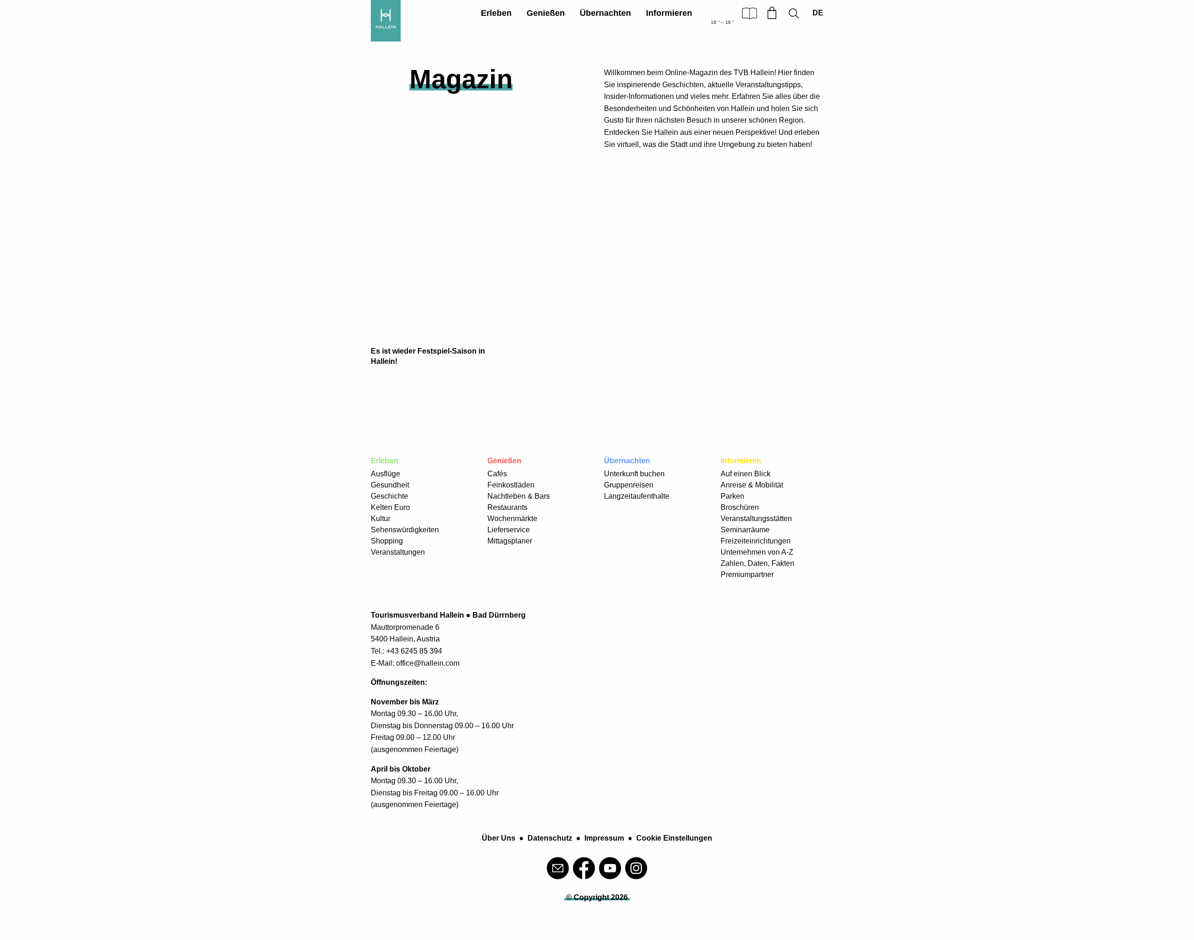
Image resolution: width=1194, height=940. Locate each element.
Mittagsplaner (509, 541)
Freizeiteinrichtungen (756, 541)
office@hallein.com (427, 663)
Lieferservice (508, 530)
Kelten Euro (390, 507)
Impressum (604, 838)
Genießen (546, 13)
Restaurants (507, 507)
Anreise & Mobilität (752, 485)
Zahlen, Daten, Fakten (757, 563)
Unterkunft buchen (634, 474)
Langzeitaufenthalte (636, 496)
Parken (732, 496)
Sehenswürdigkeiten (405, 530)
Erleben (496, 13)
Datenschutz (550, 838)
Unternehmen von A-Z (757, 552)
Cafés (497, 474)
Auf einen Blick (746, 474)
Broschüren (740, 507)
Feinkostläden (511, 485)
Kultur (380, 518)
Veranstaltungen (398, 552)
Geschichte (389, 496)
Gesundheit (390, 485)
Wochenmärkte (512, 518)
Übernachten (605, 13)
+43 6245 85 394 (414, 651)
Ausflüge (385, 474)
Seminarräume (745, 530)
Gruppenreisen (628, 485)
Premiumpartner (747, 574)
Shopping (387, 541)
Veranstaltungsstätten (756, 518)
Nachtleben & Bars (518, 496)
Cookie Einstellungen (674, 838)
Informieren (669, 13)
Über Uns (498, 838)
